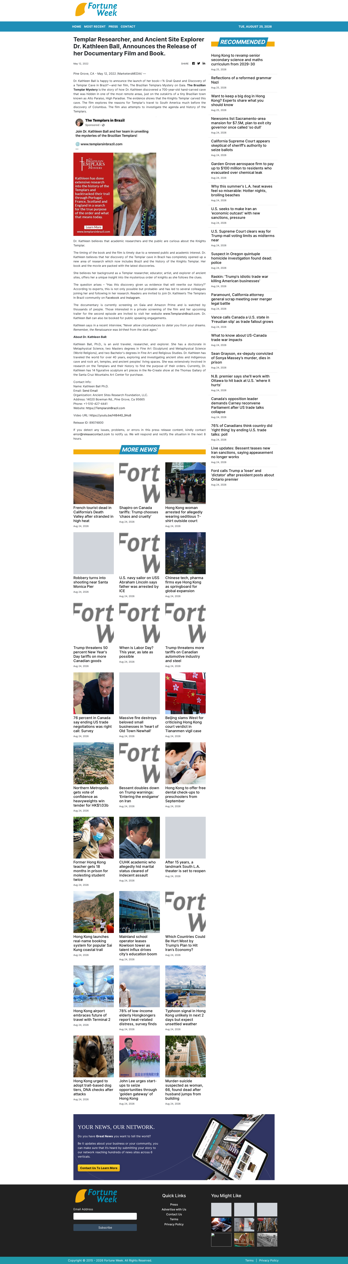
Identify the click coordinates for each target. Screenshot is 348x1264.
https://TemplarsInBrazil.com (105, 408)
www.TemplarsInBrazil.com (181, 313)
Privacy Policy (174, 1224)
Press (174, 1204)
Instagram (133, 297)
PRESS (113, 26)
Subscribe (105, 1227)
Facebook (112, 297)
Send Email (90, 390)
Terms (174, 1219)
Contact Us (174, 1214)
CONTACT (128, 26)
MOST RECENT (95, 26)
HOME (76, 26)
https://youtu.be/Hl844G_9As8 (110, 415)
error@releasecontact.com (91, 434)
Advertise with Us (174, 1209)
